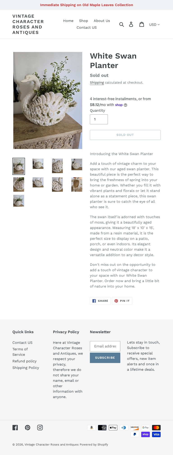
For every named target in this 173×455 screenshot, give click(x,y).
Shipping (97, 82)
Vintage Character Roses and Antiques (28, 24)
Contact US (22, 342)
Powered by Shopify (94, 444)
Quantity (97, 110)
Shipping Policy (25, 367)
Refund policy (24, 361)
